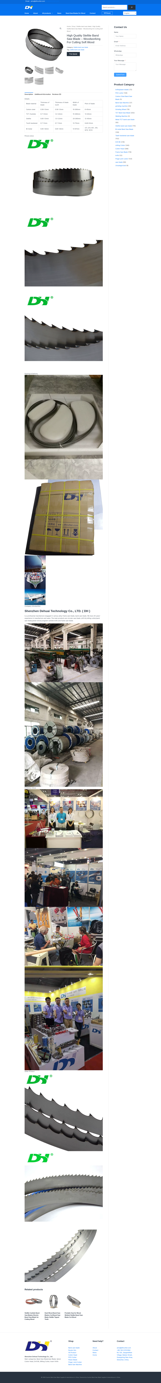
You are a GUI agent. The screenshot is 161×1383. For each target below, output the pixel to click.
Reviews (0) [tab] (56, 94)
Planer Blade (72, 1360)
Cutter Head (72, 1355)
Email (116, 42)
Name (116, 32)
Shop (73, 26)
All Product (72, 1352)
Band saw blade (74, 1348)
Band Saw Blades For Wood (75, 13)
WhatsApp (118, 51)
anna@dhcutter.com (52, 1)
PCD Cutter (72, 1357)
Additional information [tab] (43, 94)
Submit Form (120, 74)
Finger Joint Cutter (75, 1362)
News (59, 13)
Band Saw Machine (75, 1364)
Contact (93, 13)
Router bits (72, 1350)
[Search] (131, 7)
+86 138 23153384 (123, 1350)
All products (46, 13)
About (35, 13)
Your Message (119, 60)
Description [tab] (29, 94)
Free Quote (73, 54)
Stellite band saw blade (83, 26)
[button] (52, 13)
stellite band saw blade (77, 49)
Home (27, 13)
